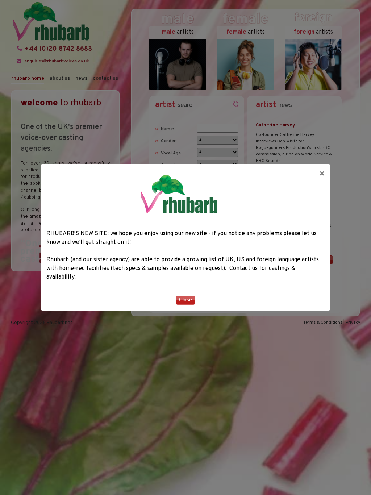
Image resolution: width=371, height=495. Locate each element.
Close (185, 300)
